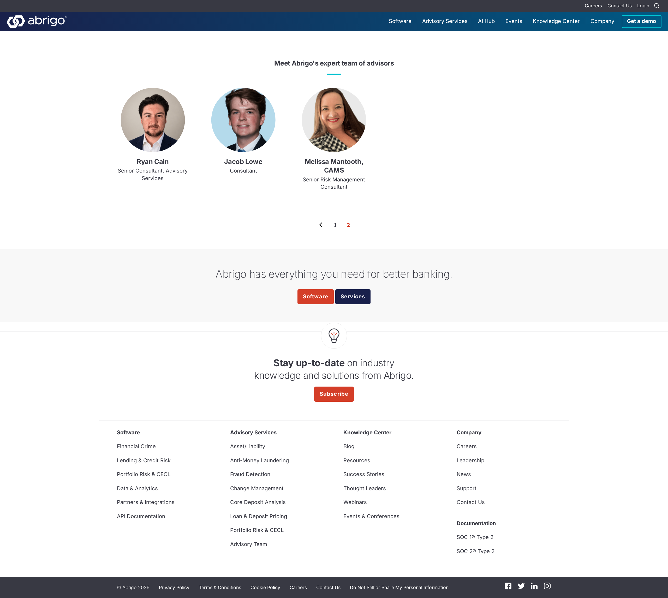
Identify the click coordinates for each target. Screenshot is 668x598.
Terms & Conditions (220, 587)
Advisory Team (248, 544)
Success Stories (363, 474)
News (464, 474)
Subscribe (334, 393)
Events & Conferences (371, 516)
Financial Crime (136, 446)
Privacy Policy (174, 587)
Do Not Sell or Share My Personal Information (399, 587)
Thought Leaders (364, 488)
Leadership (470, 460)
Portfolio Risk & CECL (143, 474)
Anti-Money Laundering (259, 460)
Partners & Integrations (146, 502)
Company (602, 21)
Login (643, 5)
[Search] (656, 6)
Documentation (476, 523)
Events (513, 21)
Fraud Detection (250, 474)
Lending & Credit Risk (144, 460)
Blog (348, 446)
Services (353, 296)
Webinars (355, 502)
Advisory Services (445, 21)
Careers (593, 5)
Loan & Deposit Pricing (258, 516)
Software (400, 21)
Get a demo (641, 21)
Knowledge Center (556, 21)
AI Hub (486, 21)
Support (466, 488)
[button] (399, 587)
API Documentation (141, 516)
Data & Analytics (137, 488)
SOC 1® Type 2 (475, 537)
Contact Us (619, 5)
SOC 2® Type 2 (475, 551)
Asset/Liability (247, 446)
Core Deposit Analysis (258, 502)
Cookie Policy (265, 587)
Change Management (257, 488)
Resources (356, 460)
